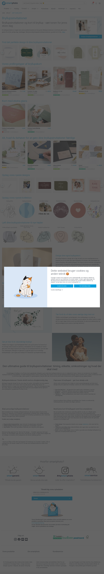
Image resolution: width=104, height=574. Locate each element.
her (79, 282)
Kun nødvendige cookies (85, 286)
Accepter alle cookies (61, 286)
